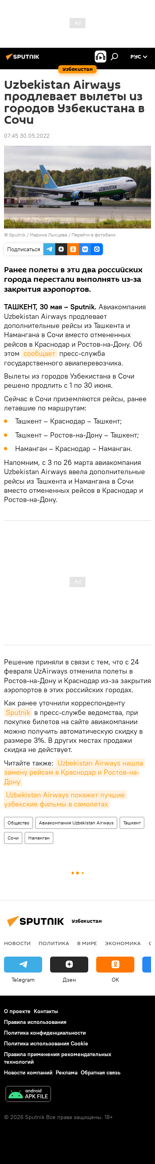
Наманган (39, 838)
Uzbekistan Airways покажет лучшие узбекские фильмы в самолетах (65, 799)
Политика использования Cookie (46, 1043)
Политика (54, 943)
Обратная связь (100, 1072)
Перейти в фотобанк (94, 235)
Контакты (46, 1011)
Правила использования (35, 1021)
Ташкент (132, 823)
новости (17, 943)
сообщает (39, 353)
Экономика (123, 943)
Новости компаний (28, 1072)
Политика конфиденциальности (45, 1032)
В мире (87, 943)
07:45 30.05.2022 (27, 135)
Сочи (13, 838)
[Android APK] (28, 1095)
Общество (18, 823)
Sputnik (18, 712)
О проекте (17, 1011)
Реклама (67, 1072)
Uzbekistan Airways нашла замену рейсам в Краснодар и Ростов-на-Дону (74, 772)
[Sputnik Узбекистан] (24, 59)
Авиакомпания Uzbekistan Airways (76, 823)
